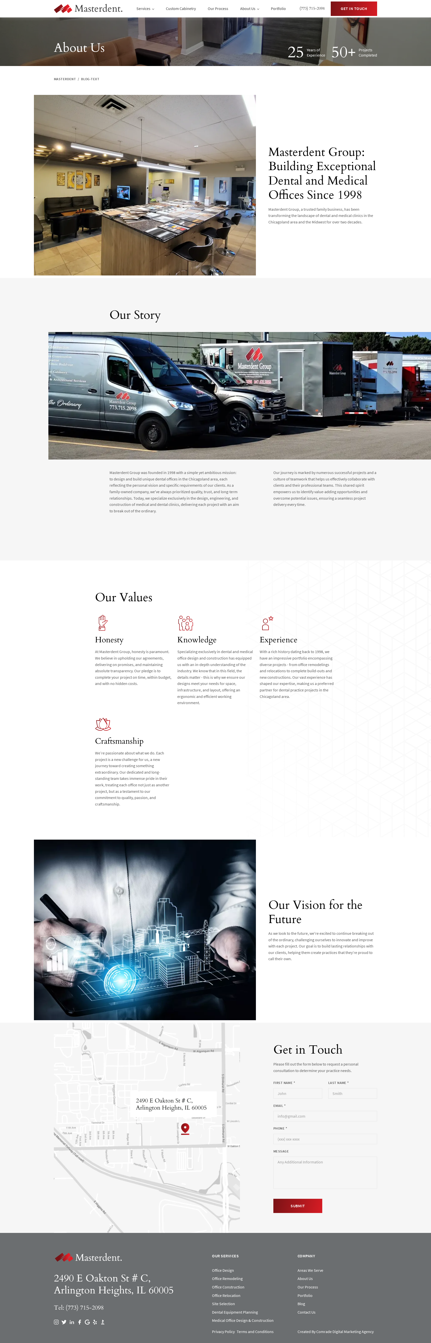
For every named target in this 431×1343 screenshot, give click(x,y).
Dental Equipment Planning (235, 1312)
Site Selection (223, 1303)
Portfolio (278, 8)
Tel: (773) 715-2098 (79, 1308)
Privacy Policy (223, 1331)
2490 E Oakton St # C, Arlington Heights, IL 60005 (114, 1284)
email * (279, 1105)
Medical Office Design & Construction (243, 1320)
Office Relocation (226, 1295)
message (281, 1151)
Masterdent (65, 79)
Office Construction (228, 1286)
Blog (301, 1303)
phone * (280, 1128)
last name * (338, 1082)
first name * (284, 1082)
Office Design (223, 1270)
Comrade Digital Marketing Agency (345, 1331)
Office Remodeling (227, 1278)
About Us (305, 1278)
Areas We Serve (310, 1270)
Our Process (218, 8)
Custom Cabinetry (181, 8)
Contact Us (307, 1312)
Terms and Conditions (255, 1331)
